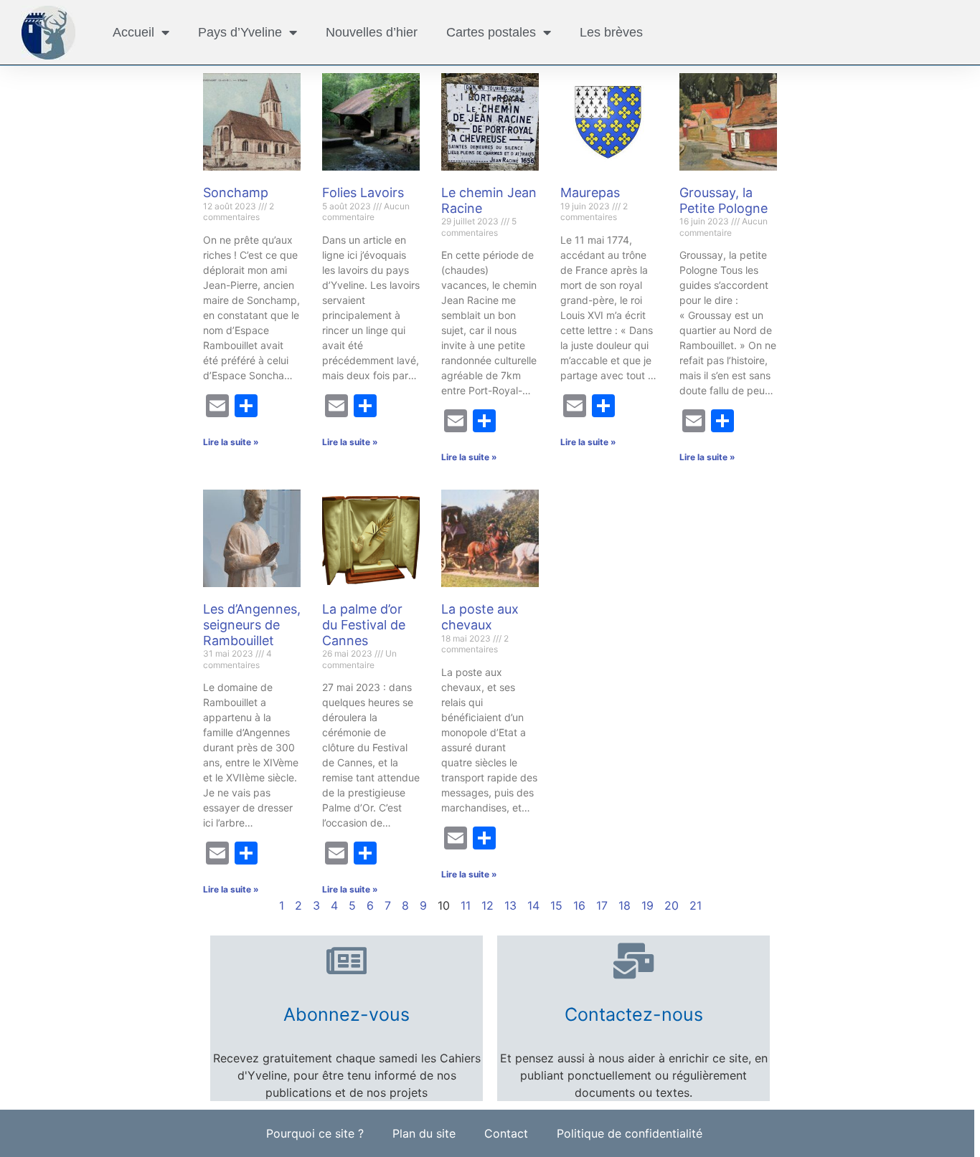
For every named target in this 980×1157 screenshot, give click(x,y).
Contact (506, 1133)
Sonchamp (235, 192)
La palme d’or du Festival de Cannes (363, 624)
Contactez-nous (634, 1014)
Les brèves (611, 32)
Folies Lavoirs (363, 192)
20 (671, 905)
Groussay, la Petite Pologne (723, 200)
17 (602, 905)
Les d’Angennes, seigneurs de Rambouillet (252, 624)
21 (695, 905)
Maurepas (590, 192)
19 (647, 905)
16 (579, 905)
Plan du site (424, 1133)
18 (624, 905)
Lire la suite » (231, 442)
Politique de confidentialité (629, 1133)
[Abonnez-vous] (346, 961)
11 (466, 905)
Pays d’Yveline (240, 32)
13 (510, 905)
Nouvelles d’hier (372, 32)
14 (533, 905)
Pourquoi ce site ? (315, 1133)
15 (556, 905)
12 (487, 905)
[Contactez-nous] (633, 961)
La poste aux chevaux (480, 616)
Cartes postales (491, 32)
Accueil (133, 32)
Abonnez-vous (346, 1014)
